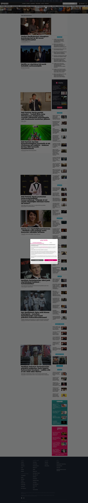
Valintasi (51, 242)
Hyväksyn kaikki (50, 260)
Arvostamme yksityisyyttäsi (37, 242)
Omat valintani (37, 260)
